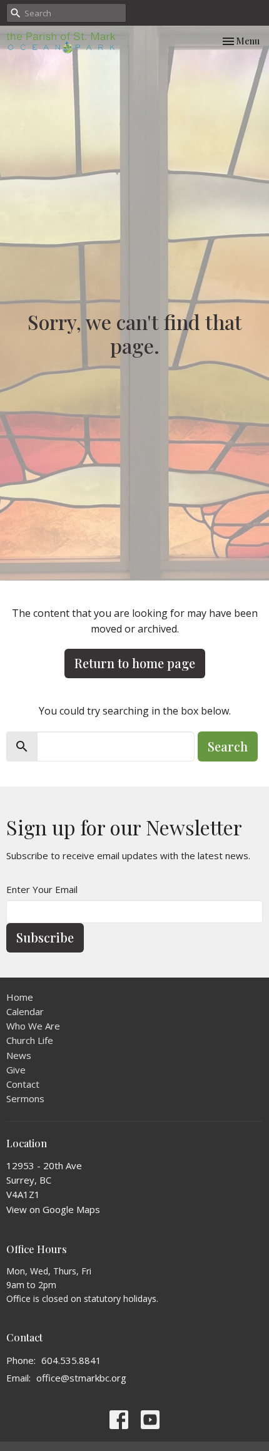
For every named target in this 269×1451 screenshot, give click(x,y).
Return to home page (134, 662)
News (18, 1055)
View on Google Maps (53, 1209)
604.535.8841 (71, 1360)
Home (19, 997)
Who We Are (33, 1026)
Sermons (25, 1098)
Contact (22, 1084)
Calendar (25, 1011)
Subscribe (45, 937)
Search (228, 746)
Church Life (29, 1040)
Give (16, 1069)
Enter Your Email (42, 889)
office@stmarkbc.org (81, 1377)
